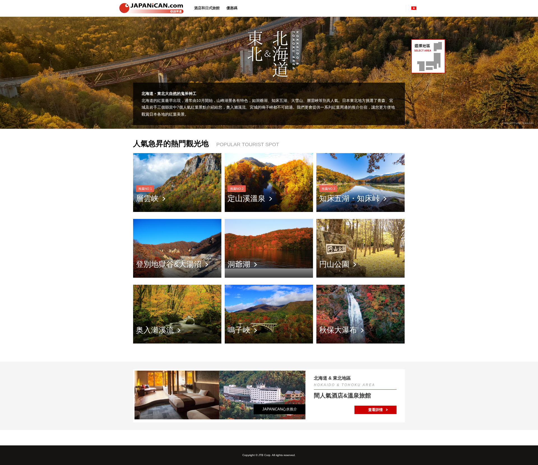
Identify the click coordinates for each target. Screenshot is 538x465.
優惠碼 (231, 8)
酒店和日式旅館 (207, 8)
